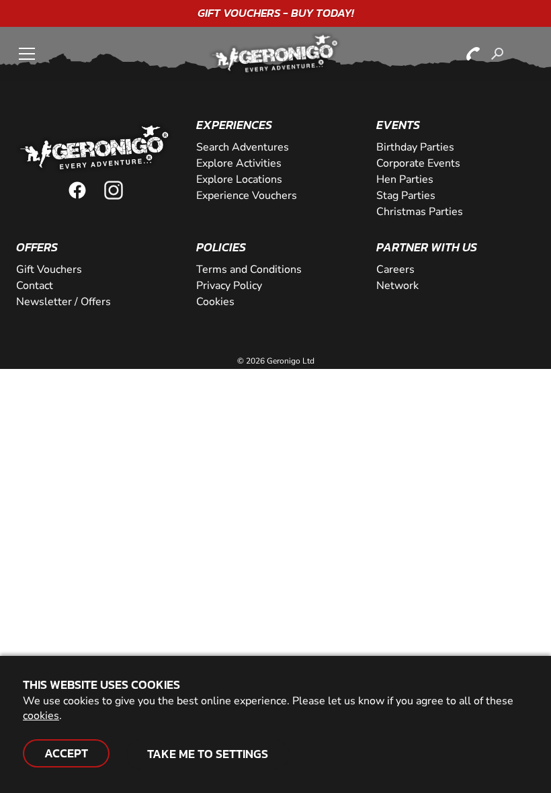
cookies (41, 715)
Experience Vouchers (246, 195)
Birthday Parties (415, 147)
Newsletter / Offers (63, 301)
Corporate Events (418, 163)
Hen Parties (404, 179)
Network (397, 285)
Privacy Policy (229, 285)
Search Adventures (242, 147)
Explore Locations (239, 179)
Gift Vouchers (49, 269)
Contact (34, 285)
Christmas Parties (419, 211)
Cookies (215, 301)
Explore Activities (239, 163)
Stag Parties (405, 195)
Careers (395, 269)
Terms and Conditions (249, 269)
